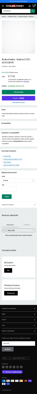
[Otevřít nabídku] (3, 6)
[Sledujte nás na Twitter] (7, 367)
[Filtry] (4, 230)
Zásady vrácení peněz (8, 204)
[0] (33, 6)
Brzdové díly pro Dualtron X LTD (13, 159)
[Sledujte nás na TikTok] (21, 367)
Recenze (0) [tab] (10, 225)
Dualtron (4, 66)
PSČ (3, 185)
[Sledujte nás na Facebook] (3, 367)
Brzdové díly (7, 156)
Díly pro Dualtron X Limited (11, 165)
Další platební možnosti (18, 102)
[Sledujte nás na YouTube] (17, 367)
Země (3, 176)
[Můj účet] (30, 6)
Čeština (5, 358)
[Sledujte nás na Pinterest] (14, 367)
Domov (4, 16)
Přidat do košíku (18, 92)
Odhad (7, 196)
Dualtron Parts (12, 16)
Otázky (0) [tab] (27, 225)
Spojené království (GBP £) (19, 358)
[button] (6, 72)
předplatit (8, 349)
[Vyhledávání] (32, 11)
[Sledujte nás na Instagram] (10, 367)
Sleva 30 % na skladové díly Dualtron (18, 1)
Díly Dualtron (7, 162)
